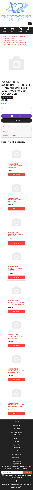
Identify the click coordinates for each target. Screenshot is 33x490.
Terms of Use (16, 451)
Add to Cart (17, 116)
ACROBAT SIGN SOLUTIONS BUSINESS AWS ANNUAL (16, 336)
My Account (16, 425)
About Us (16, 438)
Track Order (16, 428)
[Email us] (16, 481)
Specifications (7, 131)
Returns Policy (16, 458)
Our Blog (16, 441)
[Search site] (30, 23)
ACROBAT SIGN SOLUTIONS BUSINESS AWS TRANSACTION (16, 405)
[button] (16, 120)
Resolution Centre (16, 432)
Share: (4, 97)
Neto (22, 486)
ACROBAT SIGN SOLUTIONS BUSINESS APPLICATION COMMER (16, 302)
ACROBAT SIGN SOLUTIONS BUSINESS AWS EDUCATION (16, 370)
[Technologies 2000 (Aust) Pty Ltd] (16, 11)
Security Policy (16, 461)
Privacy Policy (16, 454)
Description (6, 127)
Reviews (6, 135)
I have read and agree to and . (17, 476)
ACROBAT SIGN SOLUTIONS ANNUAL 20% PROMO (15, 165)
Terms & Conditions (25, 475)
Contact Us (16, 445)
